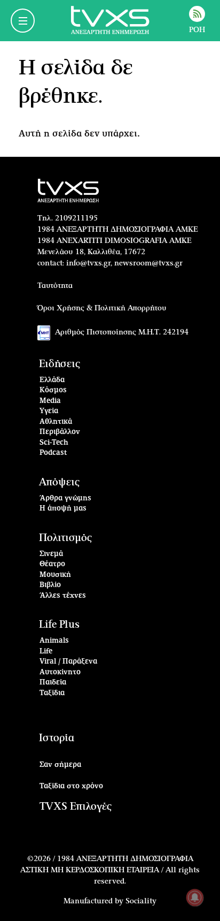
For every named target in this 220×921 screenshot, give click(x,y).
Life (46, 651)
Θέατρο (52, 564)
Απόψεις (59, 482)
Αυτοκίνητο (60, 672)
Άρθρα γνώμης (65, 498)
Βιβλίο (50, 585)
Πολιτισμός (65, 538)
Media (50, 401)
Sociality (140, 901)
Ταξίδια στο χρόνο (71, 786)
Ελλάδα (52, 380)
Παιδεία (53, 682)
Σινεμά (51, 554)
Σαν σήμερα (60, 765)
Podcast (53, 453)
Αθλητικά (56, 421)
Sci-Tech (54, 442)
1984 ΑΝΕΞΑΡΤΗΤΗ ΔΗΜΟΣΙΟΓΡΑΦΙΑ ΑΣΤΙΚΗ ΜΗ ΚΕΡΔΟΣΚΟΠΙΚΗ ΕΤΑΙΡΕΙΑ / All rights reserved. (110, 870)
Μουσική (55, 575)
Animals (54, 640)
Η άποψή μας (63, 508)
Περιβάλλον (60, 432)
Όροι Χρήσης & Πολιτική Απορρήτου (102, 308)
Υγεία (49, 411)
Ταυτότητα (55, 286)
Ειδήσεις (59, 364)
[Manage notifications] (194, 897)
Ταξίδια (52, 693)
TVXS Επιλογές (76, 807)
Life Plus (59, 625)
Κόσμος (53, 390)
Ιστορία (56, 738)
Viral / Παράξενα (68, 661)
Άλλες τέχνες (63, 595)
